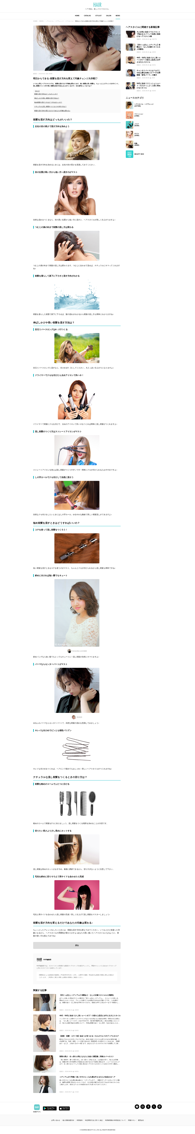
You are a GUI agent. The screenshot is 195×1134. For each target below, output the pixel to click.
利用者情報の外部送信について (115, 1120)
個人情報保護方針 (68, 1120)
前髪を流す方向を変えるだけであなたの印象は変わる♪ (52, 111)
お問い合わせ (55, 1120)
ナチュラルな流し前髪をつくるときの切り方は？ (50, 106)
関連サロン (132, 1120)
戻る (77, 945)
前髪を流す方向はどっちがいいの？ (46, 94)
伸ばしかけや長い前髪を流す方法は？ (46, 98)
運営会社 (141, 1120)
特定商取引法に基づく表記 (94, 1120)
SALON (108, 16)
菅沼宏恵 (79, 717)
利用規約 (80, 1120)
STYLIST (98, 16)
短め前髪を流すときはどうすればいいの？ (48, 102)
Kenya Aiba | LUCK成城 (79, 651)
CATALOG (87, 16)
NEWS (118, 16)
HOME (77, 16)
